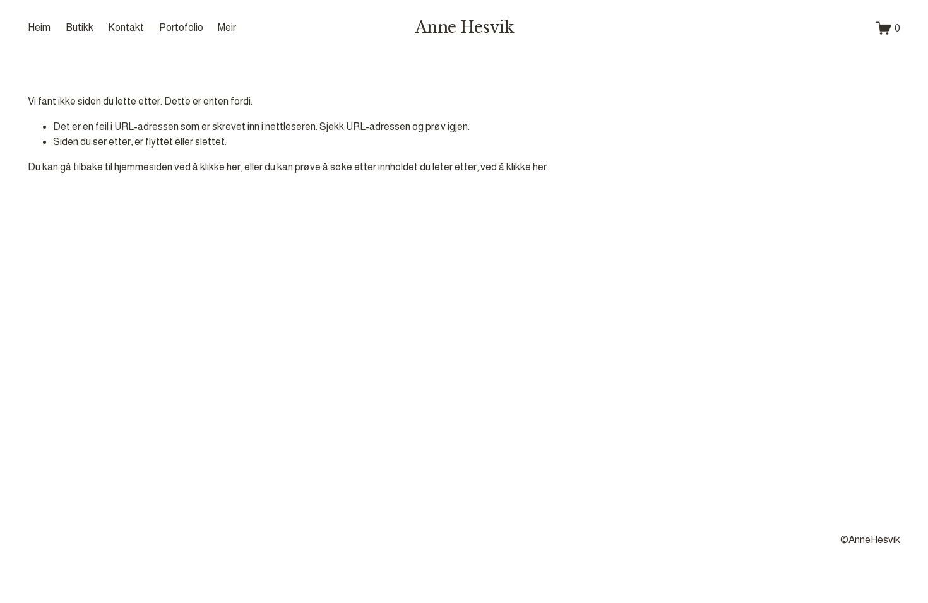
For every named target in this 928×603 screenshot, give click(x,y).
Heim (39, 27)
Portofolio (181, 27)
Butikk (79, 27)
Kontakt (126, 27)
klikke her (220, 166)
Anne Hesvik (465, 27)
